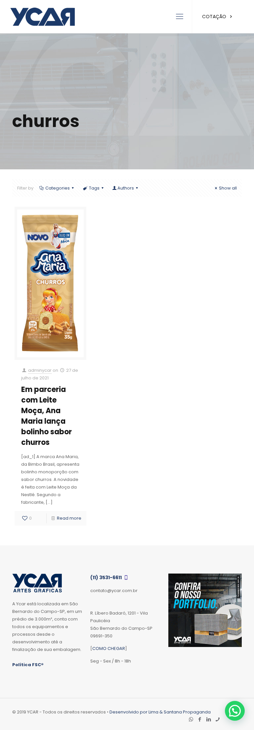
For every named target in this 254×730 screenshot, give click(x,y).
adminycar (40, 370)
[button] (235, 711)
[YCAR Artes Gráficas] (42, 16)
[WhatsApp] (191, 719)
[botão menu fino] (179, 16)
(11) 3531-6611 (106, 577)
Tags (94, 188)
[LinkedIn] (208, 719)
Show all (228, 188)
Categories (57, 188)
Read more (69, 518)
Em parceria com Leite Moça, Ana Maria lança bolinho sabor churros (46, 416)
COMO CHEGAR (108, 648)
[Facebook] (199, 719)
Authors (125, 188)
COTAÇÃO (215, 16)
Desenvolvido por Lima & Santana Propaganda (160, 712)
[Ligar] (217, 719)
